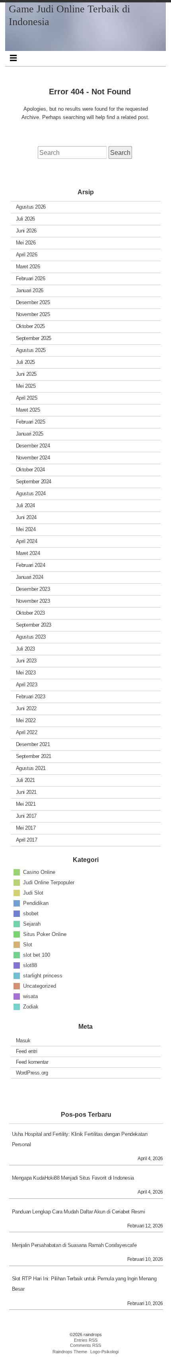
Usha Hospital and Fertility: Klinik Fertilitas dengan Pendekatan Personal (80, 1139)
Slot (27, 945)
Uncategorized (39, 986)
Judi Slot (33, 893)
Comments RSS (85, 1345)
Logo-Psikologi (104, 1351)
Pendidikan (36, 903)
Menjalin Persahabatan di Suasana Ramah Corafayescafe (74, 1245)
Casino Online (39, 872)
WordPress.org (32, 1073)
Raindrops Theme (69, 1351)
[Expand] (13, 58)
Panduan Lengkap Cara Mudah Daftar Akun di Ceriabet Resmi (78, 1212)
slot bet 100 (36, 955)
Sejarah (32, 924)
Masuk (23, 1040)
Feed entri (26, 1051)
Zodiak (31, 1007)
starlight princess (42, 976)
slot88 (30, 965)
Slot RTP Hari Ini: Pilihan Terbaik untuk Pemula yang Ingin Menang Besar (84, 1284)
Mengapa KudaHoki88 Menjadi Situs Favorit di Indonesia (73, 1178)
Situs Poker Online (44, 934)
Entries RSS (85, 1340)
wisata (30, 996)
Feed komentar (32, 1062)
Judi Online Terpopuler (48, 882)
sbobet (31, 913)
